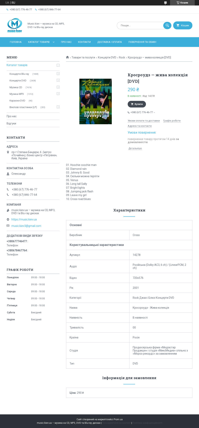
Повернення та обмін (142, 42)
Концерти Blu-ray (19, 73)
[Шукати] (167, 25)
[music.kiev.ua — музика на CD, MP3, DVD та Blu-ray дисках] (15, 32)
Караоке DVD (17, 100)
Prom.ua (118, 419)
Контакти (84, 42)
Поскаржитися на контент (116, 423)
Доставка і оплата (109, 42)
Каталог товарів (39, 42)
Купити (139, 104)
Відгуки (11, 123)
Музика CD (16, 87)
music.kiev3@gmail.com (26, 225)
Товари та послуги (83, 57)
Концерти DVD (107, 57)
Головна (16, 42)
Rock (122, 57)
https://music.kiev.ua (24, 219)
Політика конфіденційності (147, 423)
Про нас (66, 42)
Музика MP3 (17, 93)
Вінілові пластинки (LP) (23, 107)
